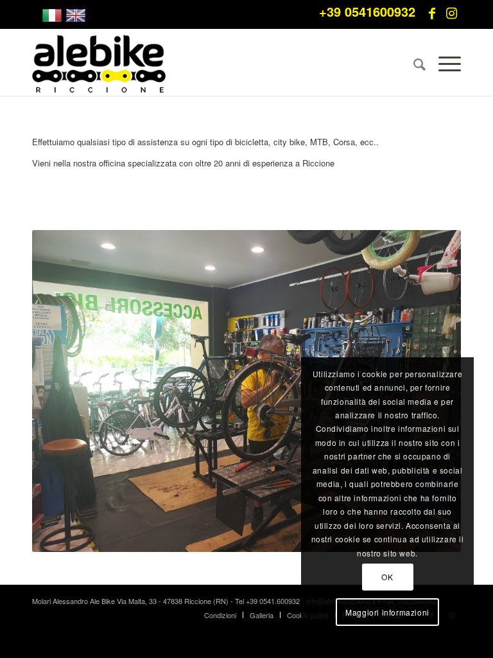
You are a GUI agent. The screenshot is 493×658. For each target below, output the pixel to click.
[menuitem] (413, 64)
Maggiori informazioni (387, 612)
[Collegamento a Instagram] (451, 12)
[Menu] (443, 64)
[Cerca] (413, 64)
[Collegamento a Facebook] (432, 12)
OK (387, 576)
